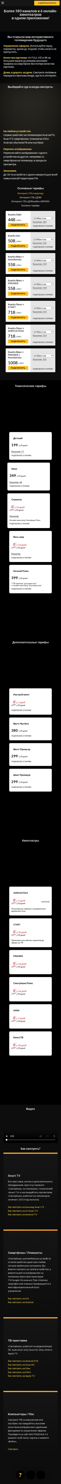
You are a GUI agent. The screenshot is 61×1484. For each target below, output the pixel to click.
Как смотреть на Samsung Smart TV (26, 1207)
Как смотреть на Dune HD (21, 1364)
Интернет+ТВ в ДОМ (30, 197)
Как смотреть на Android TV (22, 1214)
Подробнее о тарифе (43, 226)
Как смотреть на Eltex (19, 1368)
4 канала (45, 902)
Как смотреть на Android (20, 1302)
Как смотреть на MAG (19, 1372)
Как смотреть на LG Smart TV (23, 1211)
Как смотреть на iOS (18, 1298)
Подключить (18, 225)
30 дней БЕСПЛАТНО (47, 3)
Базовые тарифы (30, 205)
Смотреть (13, 1449)
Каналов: (40, 222)
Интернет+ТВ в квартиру (31, 193)
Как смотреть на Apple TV (21, 1376)
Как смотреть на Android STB (23, 1361)
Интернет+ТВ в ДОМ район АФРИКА (30, 201)
